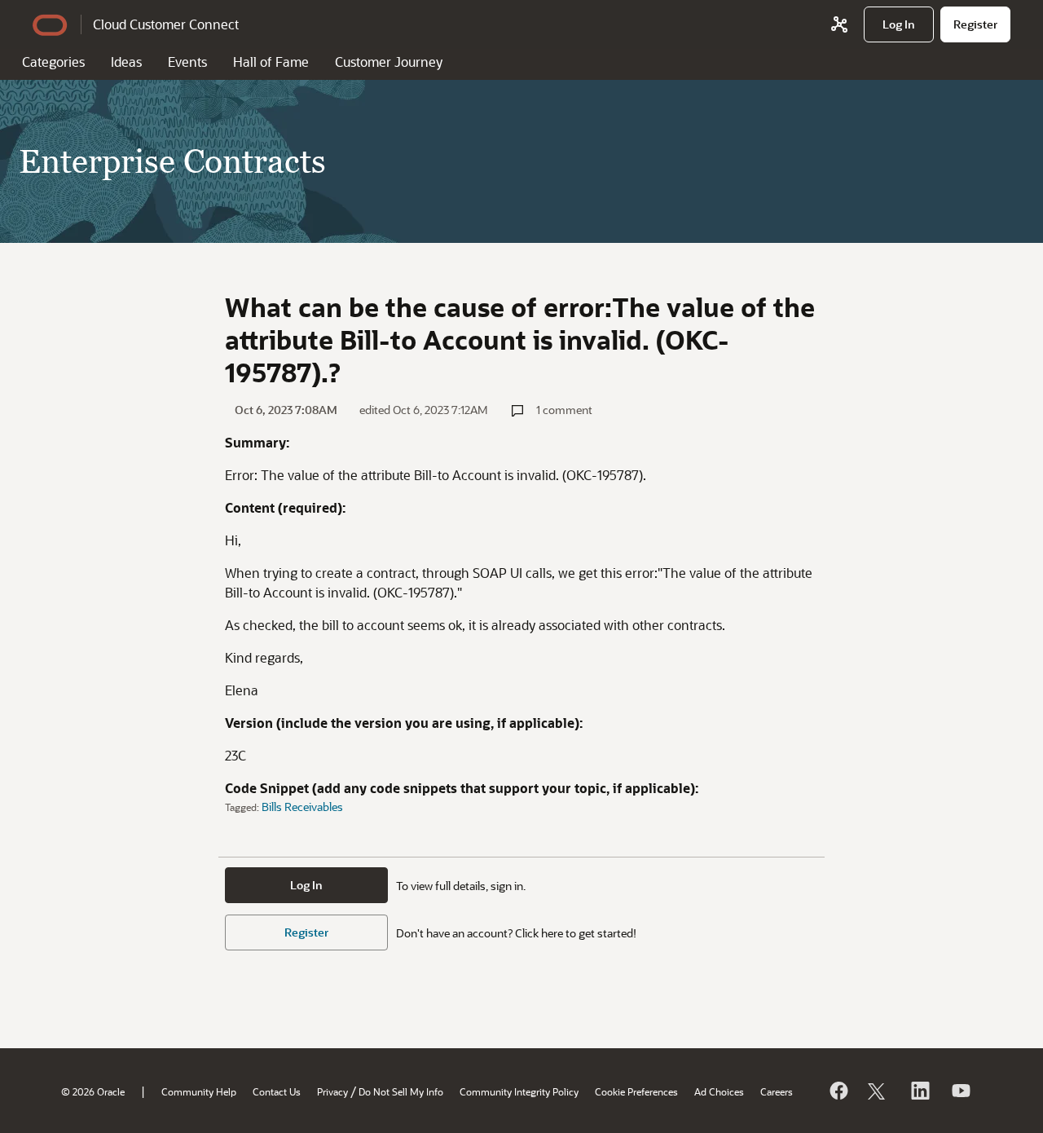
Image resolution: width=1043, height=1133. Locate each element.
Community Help (198, 1091)
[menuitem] (899, 24)
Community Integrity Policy (519, 1091)
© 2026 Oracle (93, 1091)
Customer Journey (388, 61)
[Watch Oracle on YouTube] (959, 1090)
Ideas (126, 61)
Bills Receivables (302, 806)
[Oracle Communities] (839, 24)
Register (306, 932)
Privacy (332, 1091)
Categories (53, 61)
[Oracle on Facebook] (837, 1090)
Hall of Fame (271, 61)
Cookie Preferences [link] (636, 1091)
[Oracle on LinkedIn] (919, 1090)
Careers (776, 1091)
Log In (306, 885)
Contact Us (277, 1091)
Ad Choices (719, 1091)
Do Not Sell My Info (401, 1091)
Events (187, 61)
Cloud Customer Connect (166, 24)
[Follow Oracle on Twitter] (878, 1090)
